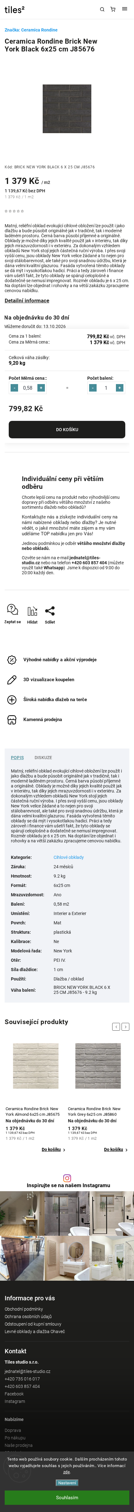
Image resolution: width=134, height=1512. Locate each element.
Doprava (13, 1430)
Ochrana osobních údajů (28, 1316)
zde (66, 1472)
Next (126, 1026)
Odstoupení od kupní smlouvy (33, 1324)
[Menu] (124, 9)
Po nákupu (15, 1437)
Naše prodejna (19, 1445)
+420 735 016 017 (22, 1378)
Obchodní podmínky (24, 1309)
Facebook (14, 1393)
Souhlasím (67, 1497)
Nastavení (67, 1483)
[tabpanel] (36, 1098)
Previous (117, 1026)
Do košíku (67, 429)
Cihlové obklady (69, 857)
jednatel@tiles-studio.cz (27, 1371)
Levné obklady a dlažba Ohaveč (35, 1331)
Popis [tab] (17, 757)
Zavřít (115, 633)
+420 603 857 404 (22, 1386)
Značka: (31, 29)
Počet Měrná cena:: (28, 378)
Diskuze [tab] (43, 757)
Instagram (15, 1401)
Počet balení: (100, 378)
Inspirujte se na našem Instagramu (68, 1185)
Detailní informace (27, 300)
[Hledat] (102, 9)
